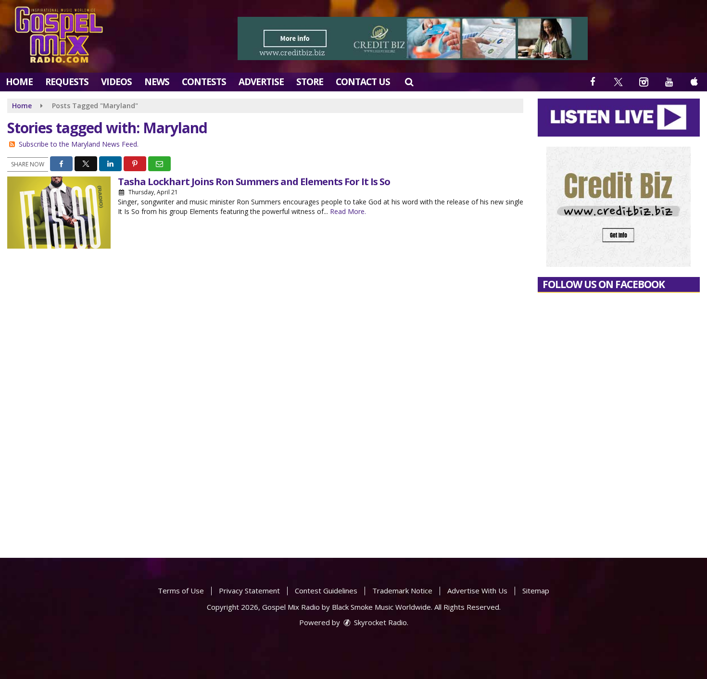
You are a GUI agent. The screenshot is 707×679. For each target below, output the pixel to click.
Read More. (348, 211)
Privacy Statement (249, 590)
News (156, 81)
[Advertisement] (413, 38)
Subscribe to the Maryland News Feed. (79, 144)
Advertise (261, 81)
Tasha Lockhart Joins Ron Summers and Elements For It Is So (254, 181)
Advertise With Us (477, 590)
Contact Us (363, 81)
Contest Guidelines (326, 590)
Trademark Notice (402, 590)
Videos (116, 81)
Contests (204, 81)
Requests (66, 81)
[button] (409, 81)
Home (19, 81)
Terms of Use (181, 590)
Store (309, 81)
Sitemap (535, 590)
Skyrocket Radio (379, 622)
